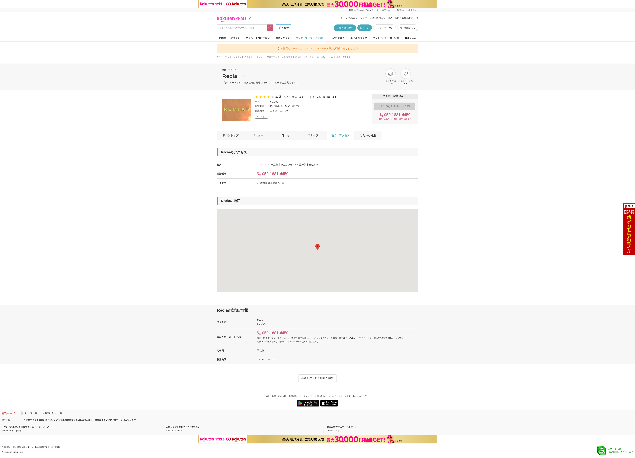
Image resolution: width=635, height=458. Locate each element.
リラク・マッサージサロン (310, 38)
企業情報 (6, 447)
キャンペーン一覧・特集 (386, 38)
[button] (317, 247)
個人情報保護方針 (21, 447)
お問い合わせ (321, 396)
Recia (331, 57)
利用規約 (293, 396)
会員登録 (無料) (345, 27)
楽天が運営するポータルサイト (342, 427)
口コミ (285, 135)
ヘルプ (363, 18)
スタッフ (313, 135)
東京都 (289, 57)
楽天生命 (401, 10)
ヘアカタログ (337, 38)
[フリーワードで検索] (270, 27)
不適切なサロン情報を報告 (317, 378)
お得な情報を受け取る (380, 18)
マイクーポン (386, 27)
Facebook (358, 396)
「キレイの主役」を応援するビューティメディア (25, 427)
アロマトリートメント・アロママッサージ (263, 57)
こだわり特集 (368, 135)
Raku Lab (410, 38)
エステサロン (283, 38)
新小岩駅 (321, 57)
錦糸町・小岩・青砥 (304, 57)
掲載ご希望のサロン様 (406, 18)
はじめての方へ (349, 18)
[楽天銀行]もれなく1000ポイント (364, 10)
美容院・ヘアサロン (229, 38)
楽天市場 (412, 10)
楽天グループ (388, 10)
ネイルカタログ (358, 38)
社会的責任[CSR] (40, 447)
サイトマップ (306, 396)
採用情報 (55, 447)
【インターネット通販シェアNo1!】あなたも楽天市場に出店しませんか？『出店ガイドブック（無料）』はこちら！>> (78, 419)
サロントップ (230, 135)
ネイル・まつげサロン (258, 38)
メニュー (258, 135)
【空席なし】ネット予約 (395, 106)
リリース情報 (344, 396)
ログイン (364, 27)
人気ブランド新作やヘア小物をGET (183, 427)
